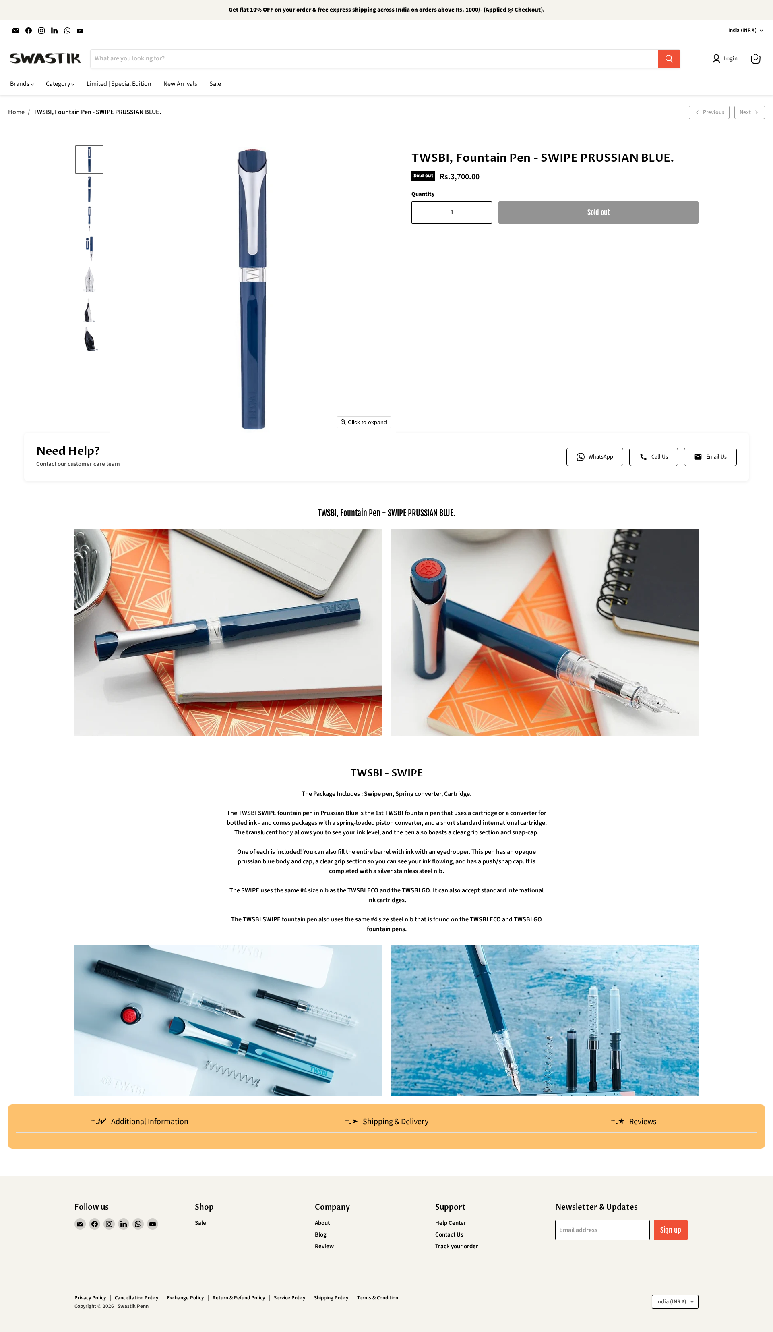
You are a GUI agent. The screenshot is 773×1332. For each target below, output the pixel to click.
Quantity (423, 194)
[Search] (669, 59)
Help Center (450, 1223)
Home (16, 112)
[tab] (139, 1122)
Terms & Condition (377, 1297)
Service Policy (289, 1297)
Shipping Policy (331, 1297)
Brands (20, 83)
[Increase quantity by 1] (483, 212)
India (742, 30)
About (322, 1223)
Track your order (456, 1246)
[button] (89, 159)
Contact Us (449, 1234)
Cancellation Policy (136, 1297)
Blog (321, 1234)
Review (324, 1246)
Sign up (670, 1230)
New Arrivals (180, 83)
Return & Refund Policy (239, 1297)
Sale (215, 83)
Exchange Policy (185, 1297)
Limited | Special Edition (119, 83)
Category (58, 83)
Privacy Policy (90, 1297)
